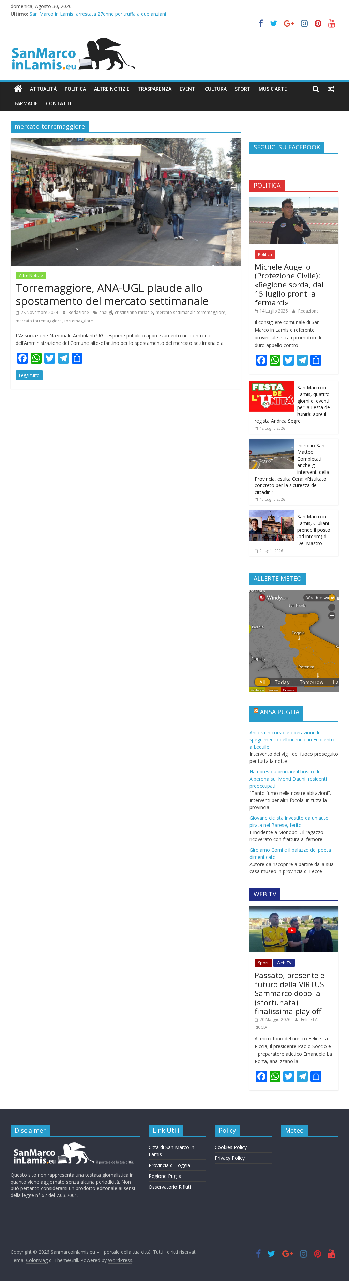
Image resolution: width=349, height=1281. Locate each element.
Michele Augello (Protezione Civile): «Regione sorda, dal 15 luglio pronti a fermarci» (289, 284)
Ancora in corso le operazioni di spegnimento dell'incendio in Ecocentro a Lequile (292, 739)
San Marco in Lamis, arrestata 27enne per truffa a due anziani (98, 14)
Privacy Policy (230, 1158)
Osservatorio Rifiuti (170, 1187)
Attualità (43, 88)
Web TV (284, 963)
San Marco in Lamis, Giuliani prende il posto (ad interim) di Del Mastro (313, 529)
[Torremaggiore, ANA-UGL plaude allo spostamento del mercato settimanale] (126, 142)
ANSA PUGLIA (279, 712)
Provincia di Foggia (169, 1165)
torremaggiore (78, 321)
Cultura (216, 88)
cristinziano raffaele (134, 312)
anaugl (105, 312)
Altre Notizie (112, 88)
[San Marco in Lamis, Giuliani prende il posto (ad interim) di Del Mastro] (271, 513)
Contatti (58, 103)
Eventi (188, 88)
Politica (75, 88)
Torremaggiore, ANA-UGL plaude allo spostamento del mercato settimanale (112, 294)
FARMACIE (26, 103)
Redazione (79, 312)
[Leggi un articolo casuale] (330, 89)
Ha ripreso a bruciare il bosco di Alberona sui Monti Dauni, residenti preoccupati (288, 778)
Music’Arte (273, 88)
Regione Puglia (165, 1176)
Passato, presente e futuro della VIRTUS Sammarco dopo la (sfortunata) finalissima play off (289, 993)
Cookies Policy (231, 1147)
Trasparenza (154, 88)
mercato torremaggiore (39, 321)
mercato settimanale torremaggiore (190, 312)
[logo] (73, 1145)
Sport (243, 88)
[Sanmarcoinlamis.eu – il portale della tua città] (18, 89)
